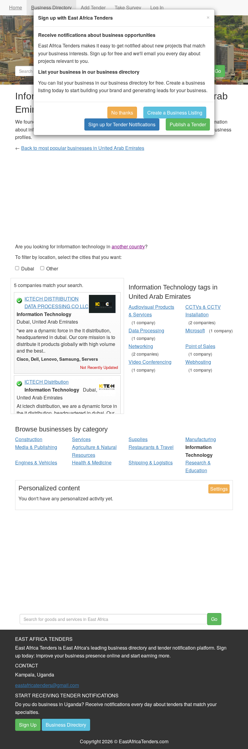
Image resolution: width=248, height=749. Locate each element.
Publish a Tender (188, 124)
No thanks (122, 112)
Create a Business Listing (174, 112)
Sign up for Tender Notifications (121, 124)
